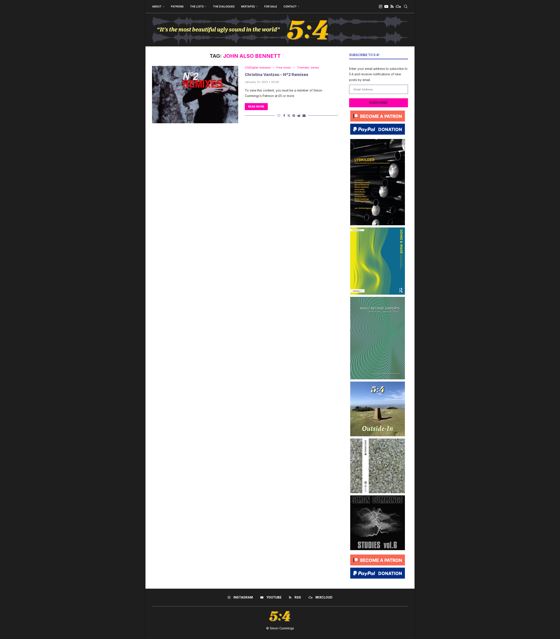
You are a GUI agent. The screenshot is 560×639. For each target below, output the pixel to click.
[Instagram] (380, 6)
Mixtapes (248, 6)
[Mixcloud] (398, 6)
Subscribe (378, 102)
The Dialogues (223, 6)
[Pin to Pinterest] (293, 115)
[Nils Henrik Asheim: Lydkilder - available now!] (377, 141)
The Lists (197, 6)
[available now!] (377, 229)
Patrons (177, 6)
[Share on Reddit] (298, 115)
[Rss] (392, 6)
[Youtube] (386, 6)
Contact (290, 6)
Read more (256, 106)
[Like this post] (278, 115)
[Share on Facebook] (284, 115)
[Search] (406, 6)
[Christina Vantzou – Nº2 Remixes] (195, 94)
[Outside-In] (377, 383)
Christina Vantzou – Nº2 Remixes (276, 74)
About (156, 6)
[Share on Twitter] (288, 115)
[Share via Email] (304, 115)
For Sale (270, 6)
